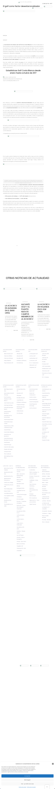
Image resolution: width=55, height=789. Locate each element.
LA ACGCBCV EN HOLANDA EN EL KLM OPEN (44, 308)
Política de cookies (22, 787)
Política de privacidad (31, 787)
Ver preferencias (27, 783)
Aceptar (27, 776)
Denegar (27, 780)
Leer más (15, 330)
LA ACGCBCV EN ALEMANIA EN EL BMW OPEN (11, 309)
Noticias (5, 35)
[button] (53, 764)
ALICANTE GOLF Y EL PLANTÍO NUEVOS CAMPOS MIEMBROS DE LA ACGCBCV (27, 311)
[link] (37, 8)
